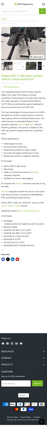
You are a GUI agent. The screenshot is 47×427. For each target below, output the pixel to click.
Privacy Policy (25, 417)
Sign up (37, 383)
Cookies (37, 417)
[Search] (42, 11)
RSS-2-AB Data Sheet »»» (29, 211)
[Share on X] (8, 259)
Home (4, 19)
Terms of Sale (12, 417)
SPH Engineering (11, 87)
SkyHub (21, 124)
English (22, 395)
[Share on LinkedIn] (13, 259)
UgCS (31, 124)
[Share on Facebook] (3, 259)
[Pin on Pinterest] (17, 259)
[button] (7, 66)
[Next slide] (44, 65)
